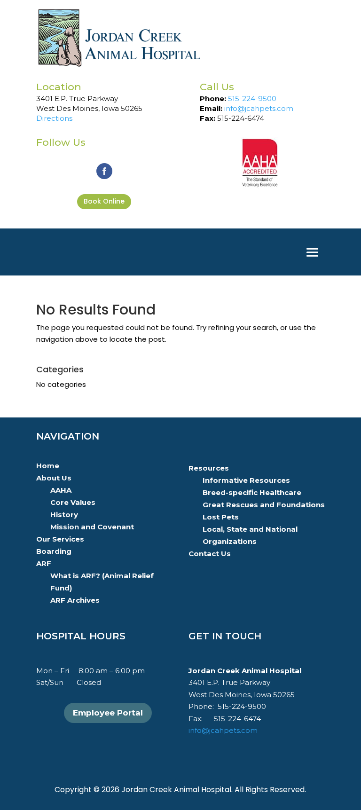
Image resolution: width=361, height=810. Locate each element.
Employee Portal (108, 712)
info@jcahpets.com (258, 108)
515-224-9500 (252, 98)
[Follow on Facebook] (104, 171)
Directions (54, 118)
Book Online (104, 201)
